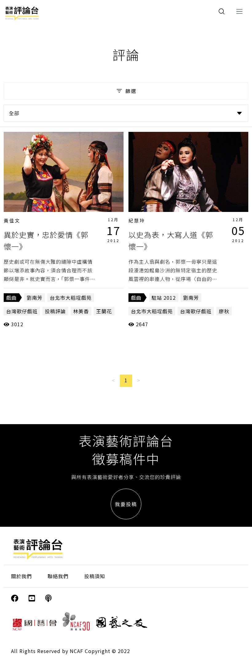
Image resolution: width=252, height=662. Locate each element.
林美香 (81, 311)
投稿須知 (94, 576)
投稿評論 (55, 311)
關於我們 (21, 576)
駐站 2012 (164, 297)
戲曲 (11, 297)
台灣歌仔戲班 (21, 311)
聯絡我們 (58, 576)
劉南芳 (34, 297)
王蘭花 (104, 311)
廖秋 (224, 311)
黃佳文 (12, 220)
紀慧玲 (136, 220)
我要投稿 (126, 504)
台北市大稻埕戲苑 (71, 297)
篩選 (130, 91)
